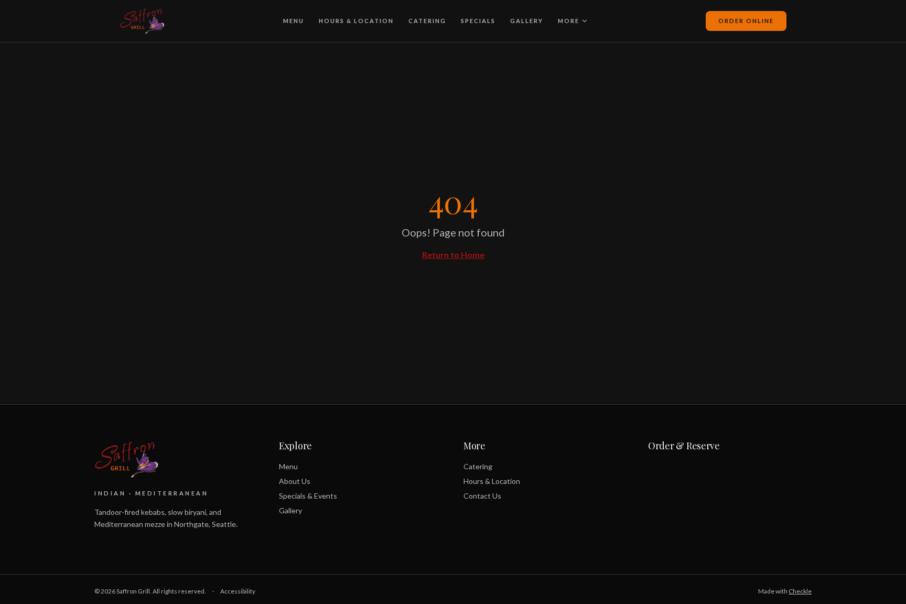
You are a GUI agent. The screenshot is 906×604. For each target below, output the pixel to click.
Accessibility (237, 591)
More (568, 20)
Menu (293, 20)
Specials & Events (308, 495)
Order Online (746, 20)
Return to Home (453, 255)
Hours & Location (356, 20)
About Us (294, 481)
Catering (427, 20)
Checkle (800, 591)
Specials (478, 20)
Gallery (526, 20)
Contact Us (482, 495)
